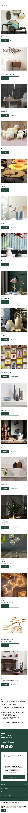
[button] (14, 40)
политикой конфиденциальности (12, 771)
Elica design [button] (4, 447)
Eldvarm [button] (3, 678)
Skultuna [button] (4, 111)
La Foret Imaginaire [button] (7, 639)
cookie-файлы (9, 802)
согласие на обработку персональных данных (14, 806)
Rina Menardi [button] (5, 410)
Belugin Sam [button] (5, 298)
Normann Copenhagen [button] (8, 261)
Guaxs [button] (3, 335)
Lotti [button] (2, 600)
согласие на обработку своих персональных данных (13, 768)
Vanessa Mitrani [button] (6, 373)
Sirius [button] (3, 561)
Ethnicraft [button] (4, 37)
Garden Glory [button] (5, 522)
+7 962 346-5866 (7, 742)
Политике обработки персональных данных (13, 807)
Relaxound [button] (4, 484)
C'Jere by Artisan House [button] (8, 74)
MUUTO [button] (3, 223)
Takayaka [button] (4, 186)
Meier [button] (3, 149)
